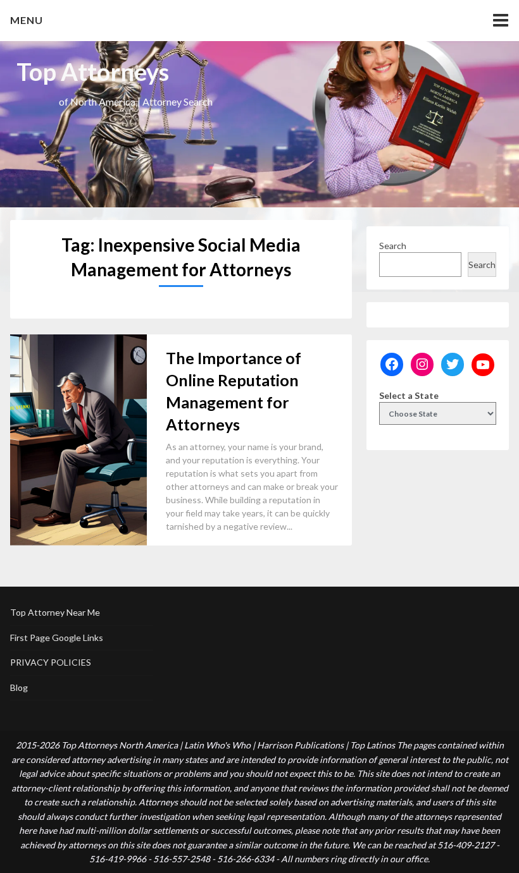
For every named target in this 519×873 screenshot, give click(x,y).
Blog (19, 687)
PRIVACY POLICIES (50, 662)
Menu (26, 20)
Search (392, 245)
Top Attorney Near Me (55, 612)
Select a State (409, 395)
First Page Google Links (56, 637)
